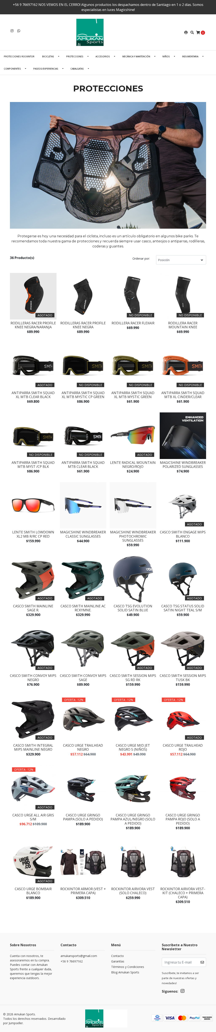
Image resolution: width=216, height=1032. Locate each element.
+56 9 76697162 (72, 961)
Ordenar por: (141, 258)
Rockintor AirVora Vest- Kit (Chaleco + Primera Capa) (182, 893)
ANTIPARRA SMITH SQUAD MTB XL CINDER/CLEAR (182, 395)
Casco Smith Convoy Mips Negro (33, 677)
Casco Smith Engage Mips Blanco (183, 534)
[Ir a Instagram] (12, 30)
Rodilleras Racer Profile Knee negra (83, 325)
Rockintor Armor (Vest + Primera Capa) (83, 891)
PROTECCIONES (74, 56)
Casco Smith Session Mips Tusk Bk (183, 677)
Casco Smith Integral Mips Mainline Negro (33, 747)
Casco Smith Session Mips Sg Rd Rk (133, 677)
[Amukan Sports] (108, 32)
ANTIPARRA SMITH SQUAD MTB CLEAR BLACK (83, 464)
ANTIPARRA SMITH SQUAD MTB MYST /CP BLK (33, 464)
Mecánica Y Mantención (136, 56)
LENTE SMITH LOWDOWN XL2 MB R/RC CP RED (33, 534)
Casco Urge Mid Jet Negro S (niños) (133, 747)
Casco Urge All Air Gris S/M (33, 817)
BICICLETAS (48, 56)
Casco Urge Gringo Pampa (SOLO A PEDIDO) (83, 817)
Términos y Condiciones (127, 967)
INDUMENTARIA (190, 56)
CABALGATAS (77, 68)
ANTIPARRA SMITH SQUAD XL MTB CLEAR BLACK (33, 395)
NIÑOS (166, 56)
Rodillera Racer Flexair (133, 323)
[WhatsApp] (19, 30)
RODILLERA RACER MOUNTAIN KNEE (182, 325)
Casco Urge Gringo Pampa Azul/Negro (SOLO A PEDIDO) (133, 819)
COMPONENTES (12, 68)
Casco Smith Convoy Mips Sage (83, 677)
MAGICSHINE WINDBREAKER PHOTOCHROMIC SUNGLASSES (133, 536)
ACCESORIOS (103, 56)
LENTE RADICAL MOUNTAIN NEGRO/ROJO (133, 464)
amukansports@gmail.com (79, 956)
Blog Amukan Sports (125, 972)
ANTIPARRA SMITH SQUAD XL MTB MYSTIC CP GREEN (83, 395)
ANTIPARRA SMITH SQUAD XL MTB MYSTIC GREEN (132, 395)
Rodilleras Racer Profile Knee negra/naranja (33, 325)
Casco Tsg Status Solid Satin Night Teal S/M (182, 608)
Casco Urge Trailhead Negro (83, 747)
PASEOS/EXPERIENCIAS (45, 68)
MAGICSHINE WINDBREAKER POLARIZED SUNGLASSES (183, 464)
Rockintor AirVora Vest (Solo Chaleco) (133, 891)
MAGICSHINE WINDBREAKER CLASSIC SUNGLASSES (83, 534)
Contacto (117, 956)
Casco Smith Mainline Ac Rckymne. (83, 608)
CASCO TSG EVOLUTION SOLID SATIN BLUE (133, 608)
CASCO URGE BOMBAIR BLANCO (33, 891)
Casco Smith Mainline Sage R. (33, 608)
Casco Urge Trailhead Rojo (183, 747)
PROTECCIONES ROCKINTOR (19, 56)
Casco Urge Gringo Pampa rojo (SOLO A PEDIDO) (183, 819)
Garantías (117, 961)
